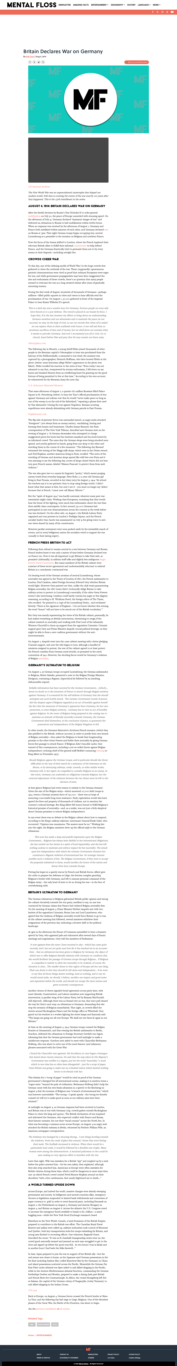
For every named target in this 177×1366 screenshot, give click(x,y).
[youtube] (172, 12)
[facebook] (152, 12)
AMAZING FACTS (81, 4)
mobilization (34, 216)
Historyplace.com (37, 343)
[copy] (43, 62)
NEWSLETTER (65, 4)
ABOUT (39, 1354)
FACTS (55, 1324)
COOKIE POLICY (134, 1354)
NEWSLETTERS (93, 1354)
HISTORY (131, 4)
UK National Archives (39, 186)
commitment (80, 245)
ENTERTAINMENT (99, 4)
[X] (158, 12)
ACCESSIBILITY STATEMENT (69, 1358)
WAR (31, 1324)
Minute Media (83, 1364)
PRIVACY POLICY (113, 1354)
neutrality (43, 658)
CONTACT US (64, 1354)
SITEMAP (91, 1358)
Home (31, 1335)
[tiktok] (167, 12)
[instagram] (162, 12)
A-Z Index (111, 1358)
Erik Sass (30, 56)
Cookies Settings (134, 1358)
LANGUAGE (143, 4)
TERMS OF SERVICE (43, 1358)
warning (100, 750)
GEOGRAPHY (117, 4)
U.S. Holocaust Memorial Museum (45, 385)
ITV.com (32, 1290)
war (106, 229)
